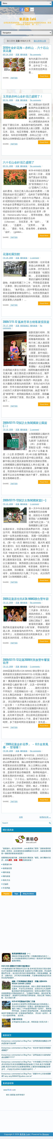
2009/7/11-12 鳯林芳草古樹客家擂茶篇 (26, 321)
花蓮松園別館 (11, 253)
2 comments (35, 667)
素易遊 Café (27, 18)
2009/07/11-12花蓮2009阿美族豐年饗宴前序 (26, 661)
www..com (9, 1090)
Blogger (45, 1134)
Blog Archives (28, 894)
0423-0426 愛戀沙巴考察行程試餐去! (15, 966)
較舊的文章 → (45, 817)
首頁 (21, 817)
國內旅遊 (23, 55)
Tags (16, 894)
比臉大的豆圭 (17, 1019)
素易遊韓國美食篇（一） (21, 954)
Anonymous (6, 1041)
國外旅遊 (6, 872)
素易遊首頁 (7, 868)
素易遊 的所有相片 (17, 1095)
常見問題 (6, 888)
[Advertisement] (26, 923)
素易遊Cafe (7, 864)
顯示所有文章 (40, 41)
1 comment (34, 258)
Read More (44, 76)
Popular (7, 894)
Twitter (14, 78)
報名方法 (6, 880)
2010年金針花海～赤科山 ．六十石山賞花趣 (26, 49)
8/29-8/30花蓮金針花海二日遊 (23, 1001)
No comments (35, 55)
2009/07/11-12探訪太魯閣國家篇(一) (24, 500)
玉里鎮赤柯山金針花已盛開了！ (23, 96)
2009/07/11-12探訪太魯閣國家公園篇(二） (25, 424)
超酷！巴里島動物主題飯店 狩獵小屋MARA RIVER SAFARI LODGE (29, 982)
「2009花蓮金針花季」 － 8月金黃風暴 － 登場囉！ (25, 745)
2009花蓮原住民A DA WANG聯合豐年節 (26, 598)
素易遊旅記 (24, 326)
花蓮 (17, 55)
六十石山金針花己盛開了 (18, 162)
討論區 (5, 884)
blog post (27, 1041)
